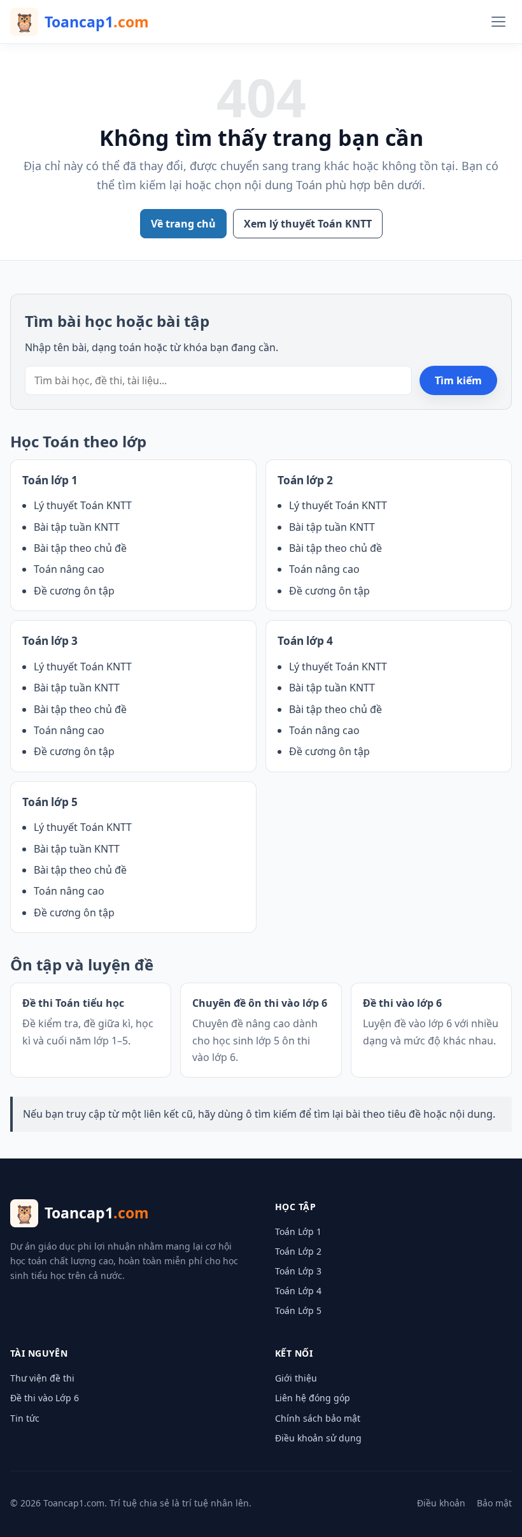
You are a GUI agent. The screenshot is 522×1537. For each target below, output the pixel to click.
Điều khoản (441, 1503)
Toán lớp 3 (50, 640)
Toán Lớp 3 (298, 1271)
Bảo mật (494, 1503)
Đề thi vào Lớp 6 (44, 1398)
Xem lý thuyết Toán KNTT (308, 224)
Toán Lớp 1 (298, 1231)
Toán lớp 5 (50, 802)
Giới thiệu (296, 1378)
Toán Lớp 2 (298, 1251)
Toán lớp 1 (50, 480)
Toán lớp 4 (305, 640)
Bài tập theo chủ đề (80, 548)
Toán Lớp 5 (298, 1310)
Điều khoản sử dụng (318, 1438)
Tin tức (24, 1418)
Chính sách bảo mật (317, 1418)
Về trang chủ (183, 224)
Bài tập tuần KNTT (77, 527)
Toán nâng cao (69, 569)
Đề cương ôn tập (74, 591)
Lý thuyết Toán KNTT (83, 505)
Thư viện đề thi (42, 1378)
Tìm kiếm (458, 380)
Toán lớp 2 (305, 480)
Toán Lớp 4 (298, 1291)
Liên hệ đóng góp (312, 1398)
